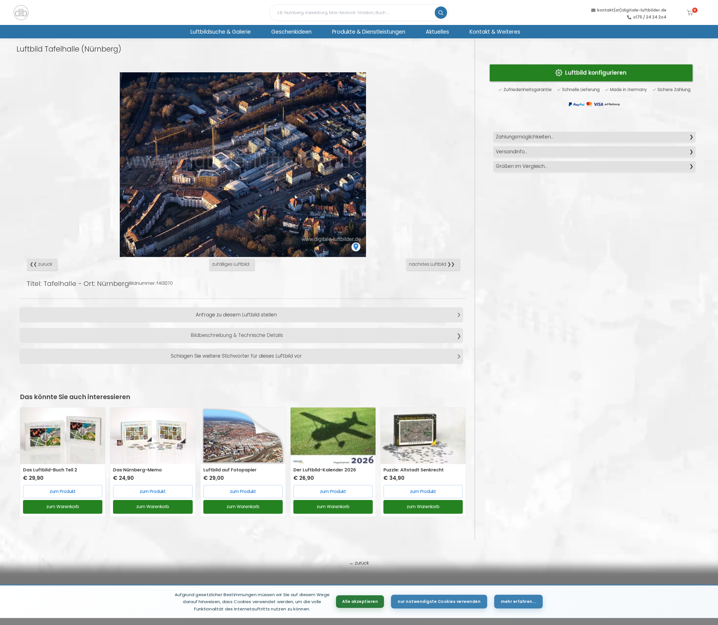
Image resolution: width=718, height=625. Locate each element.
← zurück (359, 563)
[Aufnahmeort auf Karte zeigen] (355, 246)
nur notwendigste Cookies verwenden (439, 601)
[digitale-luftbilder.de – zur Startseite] (21, 12)
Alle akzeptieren (360, 601)
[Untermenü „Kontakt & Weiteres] (527, 31)
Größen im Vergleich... (521, 166)
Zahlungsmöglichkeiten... (524, 136)
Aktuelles (437, 32)
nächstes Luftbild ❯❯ (432, 264)
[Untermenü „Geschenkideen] (319, 31)
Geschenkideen (291, 32)
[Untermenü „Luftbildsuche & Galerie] (258, 31)
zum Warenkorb (62, 507)
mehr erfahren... (518, 601)
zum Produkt (63, 491)
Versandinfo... (511, 151)
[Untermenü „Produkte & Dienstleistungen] (412, 31)
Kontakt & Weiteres (495, 32)
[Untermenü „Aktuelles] (456, 31)
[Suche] (441, 12)
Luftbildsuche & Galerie (220, 32)
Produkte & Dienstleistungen (368, 32)
